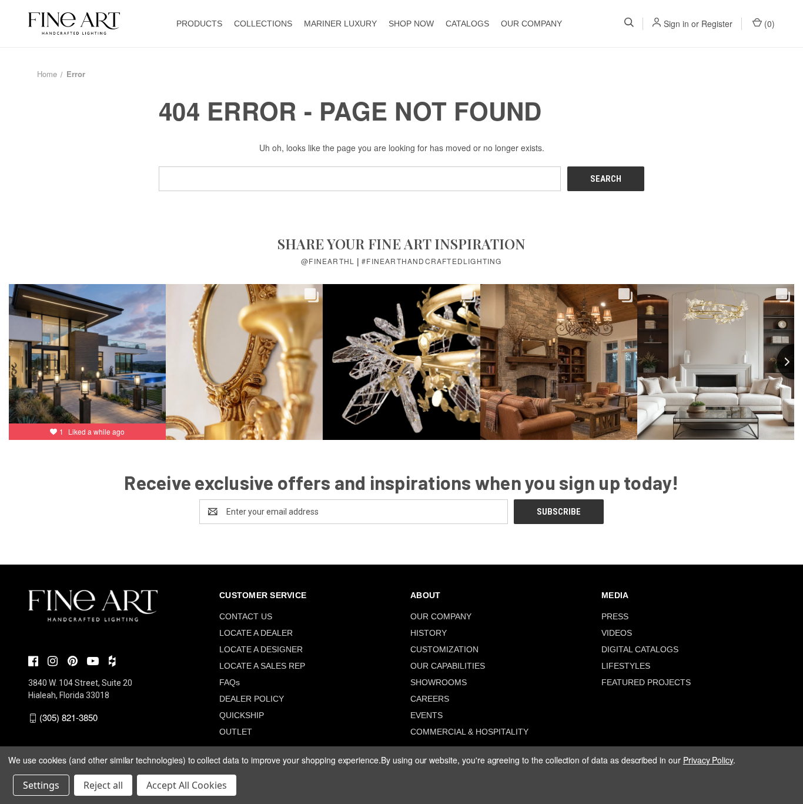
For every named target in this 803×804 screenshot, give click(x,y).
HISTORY (428, 633)
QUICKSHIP (241, 715)
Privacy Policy (708, 760)
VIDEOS (616, 633)
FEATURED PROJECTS (646, 682)
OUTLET (235, 731)
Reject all (103, 785)
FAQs (229, 682)
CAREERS (429, 698)
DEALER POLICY (251, 698)
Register (716, 23)
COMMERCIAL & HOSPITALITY (469, 731)
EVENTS (426, 715)
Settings (41, 785)
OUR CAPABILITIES (447, 665)
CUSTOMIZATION (444, 649)
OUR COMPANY (531, 23)
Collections (263, 23)
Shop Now (411, 23)
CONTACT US (245, 616)
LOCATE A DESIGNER (261, 649)
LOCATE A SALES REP (262, 665)
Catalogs (467, 23)
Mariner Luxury (340, 23)
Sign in (676, 23)
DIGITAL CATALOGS (639, 649)
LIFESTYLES (625, 665)
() (768, 23)
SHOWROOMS (438, 682)
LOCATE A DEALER (256, 633)
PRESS (614, 616)
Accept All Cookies (186, 785)
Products (199, 23)
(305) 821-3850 (68, 717)
